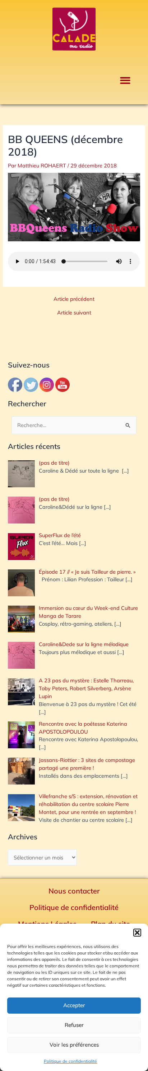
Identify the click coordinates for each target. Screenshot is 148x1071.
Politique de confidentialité (70, 1061)
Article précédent (74, 299)
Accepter (74, 1005)
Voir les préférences (74, 1044)
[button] (137, 932)
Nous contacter (74, 890)
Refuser (74, 1025)
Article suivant (74, 313)
